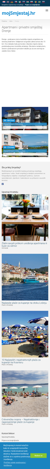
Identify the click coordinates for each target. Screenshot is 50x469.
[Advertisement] (25, 77)
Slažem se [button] (38, 456)
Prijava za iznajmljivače (10, 440)
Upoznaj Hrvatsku (8, 437)
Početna (4, 21)
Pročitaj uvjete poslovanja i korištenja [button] (15, 464)
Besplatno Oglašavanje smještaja (12, 5)
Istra (10, 21)
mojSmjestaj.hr (18, 13)
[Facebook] (3, 184)
